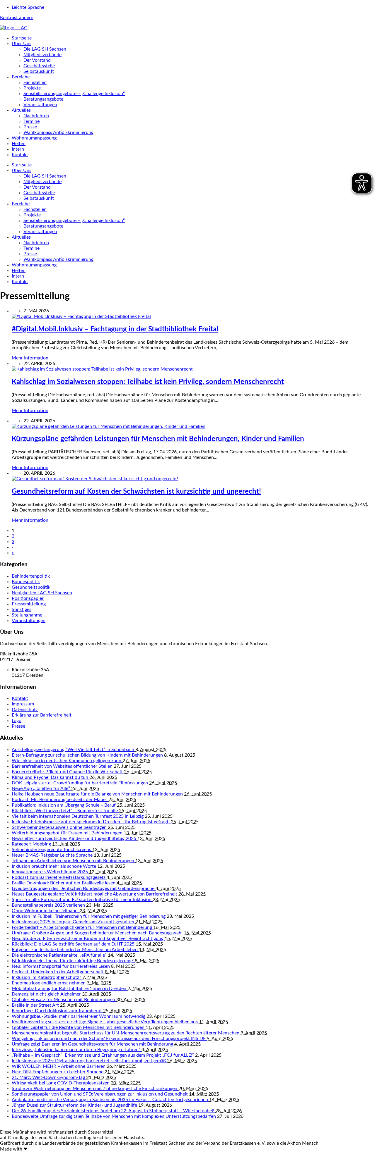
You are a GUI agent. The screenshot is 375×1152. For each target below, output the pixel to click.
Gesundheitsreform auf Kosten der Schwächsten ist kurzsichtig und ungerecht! (136, 491)
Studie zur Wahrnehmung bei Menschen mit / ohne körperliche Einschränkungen (95, 1088)
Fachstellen (35, 82)
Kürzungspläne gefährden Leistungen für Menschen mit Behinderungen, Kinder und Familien (158, 438)
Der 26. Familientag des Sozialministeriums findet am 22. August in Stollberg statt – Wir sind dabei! (113, 1110)
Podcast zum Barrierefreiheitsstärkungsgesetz (59, 877)
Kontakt (20, 154)
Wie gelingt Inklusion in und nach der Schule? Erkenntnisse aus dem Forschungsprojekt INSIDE (109, 1038)
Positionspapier (28, 598)
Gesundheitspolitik (31, 587)
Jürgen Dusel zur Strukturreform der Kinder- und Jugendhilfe (75, 1105)
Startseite (22, 38)
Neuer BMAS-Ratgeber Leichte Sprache (53, 855)
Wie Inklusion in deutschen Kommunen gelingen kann (67, 760)
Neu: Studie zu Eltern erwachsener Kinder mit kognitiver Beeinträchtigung (88, 938)
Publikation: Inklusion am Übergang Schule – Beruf (64, 805)
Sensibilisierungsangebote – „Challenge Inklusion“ (74, 93)
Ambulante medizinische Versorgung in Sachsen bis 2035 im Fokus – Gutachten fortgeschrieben (110, 1099)
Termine (31, 121)
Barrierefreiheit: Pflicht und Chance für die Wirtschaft (68, 771)
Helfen (18, 143)
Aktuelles (21, 110)
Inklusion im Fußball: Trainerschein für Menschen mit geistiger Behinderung (89, 916)
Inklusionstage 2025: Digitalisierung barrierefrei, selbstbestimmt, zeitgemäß (89, 1060)
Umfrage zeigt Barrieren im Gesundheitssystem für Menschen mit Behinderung (93, 1044)
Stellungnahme (27, 615)
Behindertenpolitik (31, 576)
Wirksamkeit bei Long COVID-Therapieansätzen (61, 1083)
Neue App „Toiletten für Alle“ (41, 788)
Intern (18, 149)
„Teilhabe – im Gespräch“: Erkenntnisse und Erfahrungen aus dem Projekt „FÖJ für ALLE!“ (103, 1055)
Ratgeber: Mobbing (32, 844)
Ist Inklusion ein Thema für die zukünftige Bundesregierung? (73, 960)
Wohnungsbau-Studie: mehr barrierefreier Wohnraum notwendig (79, 1016)
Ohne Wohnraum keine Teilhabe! (46, 910)
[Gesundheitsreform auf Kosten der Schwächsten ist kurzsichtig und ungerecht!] (95, 478)
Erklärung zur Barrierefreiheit (41, 715)
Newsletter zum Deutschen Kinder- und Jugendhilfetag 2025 (74, 838)
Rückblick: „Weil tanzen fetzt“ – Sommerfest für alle (65, 810)
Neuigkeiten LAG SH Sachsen (42, 592)
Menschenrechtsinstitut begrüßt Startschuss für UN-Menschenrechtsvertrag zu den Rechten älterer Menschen (126, 1033)
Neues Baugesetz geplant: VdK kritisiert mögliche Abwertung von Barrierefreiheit (95, 894)
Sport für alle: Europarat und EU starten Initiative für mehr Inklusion (82, 899)
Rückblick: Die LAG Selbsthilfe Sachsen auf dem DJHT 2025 (74, 944)
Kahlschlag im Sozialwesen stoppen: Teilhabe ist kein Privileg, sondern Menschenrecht (148, 381)
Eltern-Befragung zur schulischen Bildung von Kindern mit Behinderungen (88, 755)
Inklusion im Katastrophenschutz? (47, 977)
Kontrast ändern (16, 17)
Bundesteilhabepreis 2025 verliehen (49, 905)
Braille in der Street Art (36, 1005)
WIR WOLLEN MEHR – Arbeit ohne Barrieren (59, 1066)
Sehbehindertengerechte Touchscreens (52, 849)
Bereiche (21, 77)
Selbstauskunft (38, 71)
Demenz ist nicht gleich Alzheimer (47, 994)
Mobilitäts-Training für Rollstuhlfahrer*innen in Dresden (69, 988)
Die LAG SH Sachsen (44, 49)
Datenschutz (25, 709)
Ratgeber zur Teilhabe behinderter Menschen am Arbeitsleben (75, 949)
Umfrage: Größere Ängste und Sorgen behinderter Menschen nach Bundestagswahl (98, 933)
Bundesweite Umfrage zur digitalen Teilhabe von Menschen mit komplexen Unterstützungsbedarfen (114, 1116)
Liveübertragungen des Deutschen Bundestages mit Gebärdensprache (84, 888)
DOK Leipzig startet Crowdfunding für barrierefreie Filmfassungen (80, 783)
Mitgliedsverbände (42, 54)
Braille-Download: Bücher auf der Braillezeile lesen (64, 883)
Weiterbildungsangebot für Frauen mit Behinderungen (68, 833)
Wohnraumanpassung (34, 138)
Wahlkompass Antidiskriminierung (58, 132)
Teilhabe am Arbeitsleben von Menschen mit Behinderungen (73, 860)
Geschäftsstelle (39, 65)
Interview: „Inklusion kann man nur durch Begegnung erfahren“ (77, 1049)
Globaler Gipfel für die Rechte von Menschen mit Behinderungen (79, 1027)
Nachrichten (36, 115)
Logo (16, 720)
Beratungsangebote (43, 99)
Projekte (32, 88)
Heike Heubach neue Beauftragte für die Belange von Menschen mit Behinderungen (98, 794)
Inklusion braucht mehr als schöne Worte (54, 866)
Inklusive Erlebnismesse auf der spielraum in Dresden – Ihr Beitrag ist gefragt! (91, 821)
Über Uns (21, 43)
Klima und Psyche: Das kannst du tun (50, 777)
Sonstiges (21, 609)
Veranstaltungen (40, 104)
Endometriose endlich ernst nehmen (49, 983)
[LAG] (14, 27)
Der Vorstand (37, 60)
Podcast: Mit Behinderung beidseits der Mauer (60, 799)
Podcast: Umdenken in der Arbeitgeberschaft (58, 972)
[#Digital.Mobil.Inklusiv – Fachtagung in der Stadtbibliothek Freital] (81, 316)
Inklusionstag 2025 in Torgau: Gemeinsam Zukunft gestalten (73, 921)
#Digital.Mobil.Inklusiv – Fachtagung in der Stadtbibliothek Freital (115, 329)
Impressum (23, 704)
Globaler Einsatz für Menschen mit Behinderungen (64, 999)
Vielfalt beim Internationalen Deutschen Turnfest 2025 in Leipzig (78, 816)
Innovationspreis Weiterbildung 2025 (50, 871)
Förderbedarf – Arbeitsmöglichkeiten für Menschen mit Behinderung (82, 927)
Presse (30, 127)
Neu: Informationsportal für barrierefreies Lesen (61, 966)
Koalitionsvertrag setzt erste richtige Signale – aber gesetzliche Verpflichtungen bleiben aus (105, 1022)
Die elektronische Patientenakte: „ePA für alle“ (60, 955)
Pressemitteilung (29, 604)
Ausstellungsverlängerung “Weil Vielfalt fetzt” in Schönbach (73, 749)
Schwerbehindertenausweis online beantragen (60, 827)
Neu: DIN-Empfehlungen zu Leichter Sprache (58, 1072)
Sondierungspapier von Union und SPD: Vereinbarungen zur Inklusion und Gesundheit (100, 1094)
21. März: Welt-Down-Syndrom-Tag (49, 1077)
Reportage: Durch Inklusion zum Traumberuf (57, 1010)
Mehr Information (30, 358)
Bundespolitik (26, 581)
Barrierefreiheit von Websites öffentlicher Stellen (63, 766)
